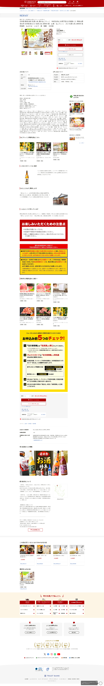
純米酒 (34, 423)
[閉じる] (96, 682)
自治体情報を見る (36, 529)
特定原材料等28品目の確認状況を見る (37, 81)
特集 (53, 5)
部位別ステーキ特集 (55, 613)
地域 (32, 6)
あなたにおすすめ (47, 5)
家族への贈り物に (73, 613)
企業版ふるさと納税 (75, 657)
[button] (33, 143)
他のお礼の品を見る (33, 86)
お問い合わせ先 (62, 59)
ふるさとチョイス (30, 657)
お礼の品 (24, 6)
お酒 (26, 423)
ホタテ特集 (63, 609)
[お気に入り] (100, 683)
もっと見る (81, 142)
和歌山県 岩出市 (23, 588)
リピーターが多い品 (23, 609)
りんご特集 (55, 609)
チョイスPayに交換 (73, 609)
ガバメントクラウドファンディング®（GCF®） (48, 657)
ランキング (40, 5)
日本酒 (29, 423)
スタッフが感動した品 (41, 609)
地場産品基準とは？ (38, 440)
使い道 (59, 6)
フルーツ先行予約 (40, 613)
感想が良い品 (22, 613)
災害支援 (65, 657)
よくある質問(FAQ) (52, 632)
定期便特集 (63, 613)
